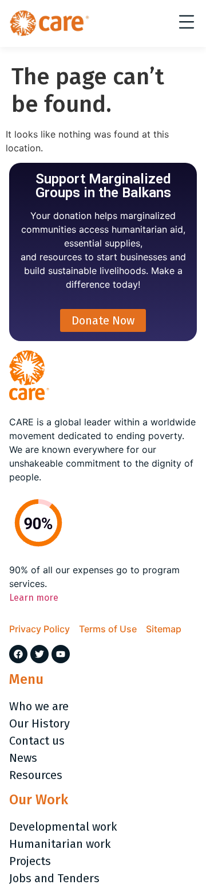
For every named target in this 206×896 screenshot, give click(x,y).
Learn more (33, 597)
